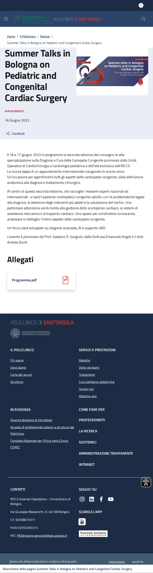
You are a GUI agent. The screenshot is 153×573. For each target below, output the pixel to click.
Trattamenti (87, 374)
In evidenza (20, 409)
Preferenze (117, 562)
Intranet (87, 464)
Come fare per (92, 409)
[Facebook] (101, 498)
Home (11, 36)
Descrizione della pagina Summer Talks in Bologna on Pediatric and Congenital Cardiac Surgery (67, 568)
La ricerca (88, 431)
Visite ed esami (89, 367)
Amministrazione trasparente (106, 453)
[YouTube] (111, 498)
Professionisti (92, 420)
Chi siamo (17, 360)
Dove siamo (18, 367)
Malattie (84, 360)
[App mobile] (82, 521)
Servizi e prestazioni (97, 350)
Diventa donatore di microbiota (31, 420)
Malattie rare (88, 396)
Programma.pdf (24, 280)
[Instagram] (82, 498)
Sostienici (87, 442)
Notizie (45, 36)
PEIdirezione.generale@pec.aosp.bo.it (42, 535)
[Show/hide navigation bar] (6, 18)
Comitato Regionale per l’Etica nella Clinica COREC (39, 443)
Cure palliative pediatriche (96, 381)
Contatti (18, 489)
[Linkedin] (91, 498)
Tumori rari (86, 389)
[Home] (69, 19)
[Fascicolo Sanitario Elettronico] (93, 533)
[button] (143, 19)
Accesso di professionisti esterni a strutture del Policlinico (42, 430)
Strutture (16, 381)
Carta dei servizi (21, 374)
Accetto (137, 562)
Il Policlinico (28, 36)
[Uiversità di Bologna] (76, 333)
